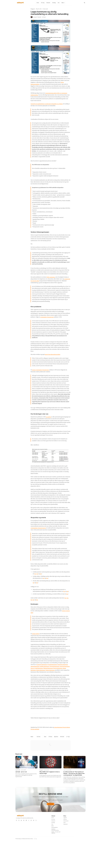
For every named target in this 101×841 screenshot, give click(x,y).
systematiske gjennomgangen (38, 528)
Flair (32, 838)
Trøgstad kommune (54, 666)
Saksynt (19, 838)
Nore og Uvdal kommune (37, 668)
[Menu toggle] (64, 3)
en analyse (48, 417)
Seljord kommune (35, 666)
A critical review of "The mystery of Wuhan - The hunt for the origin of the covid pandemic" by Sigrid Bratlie (74, 773)
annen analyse (35, 633)
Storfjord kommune (65, 666)
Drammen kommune (62, 664)
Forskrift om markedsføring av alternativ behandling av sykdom (47, 103)
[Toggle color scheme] (35, 839)
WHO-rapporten (51, 277)
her (35, 573)
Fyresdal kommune (52, 664)
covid (64, 769)
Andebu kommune (44, 666)
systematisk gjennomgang (47, 317)
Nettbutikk (50, 804)
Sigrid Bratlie (17, 769)
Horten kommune (40, 670)
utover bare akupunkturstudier (52, 354)
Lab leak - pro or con (21, 772)
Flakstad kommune (48, 668)
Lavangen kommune (42, 664)
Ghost (29, 838)
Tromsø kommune (50, 670)
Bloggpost (33, 8)
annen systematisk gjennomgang (40, 370)
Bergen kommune (57, 668)
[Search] (84, 3)
